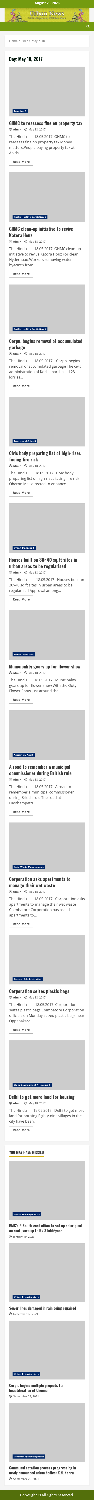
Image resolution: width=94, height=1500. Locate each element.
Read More (23, 162)
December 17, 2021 (25, 1314)
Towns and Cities (24, 654)
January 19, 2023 (23, 1237)
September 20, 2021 (26, 1479)
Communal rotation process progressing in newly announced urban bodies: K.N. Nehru (47, 1432)
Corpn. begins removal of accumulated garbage (47, 309)
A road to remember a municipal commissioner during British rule (47, 735)
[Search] (87, 26)
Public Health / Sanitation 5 (30, 216)
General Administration (28, 979)
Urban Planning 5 (24, 547)
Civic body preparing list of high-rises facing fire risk (47, 421)
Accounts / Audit (23, 754)
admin (17, 129)
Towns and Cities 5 (25, 441)
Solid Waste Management (29, 866)
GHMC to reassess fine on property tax (47, 91)
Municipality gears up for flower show (47, 635)
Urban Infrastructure (26, 1296)
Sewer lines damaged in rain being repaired (47, 1272)
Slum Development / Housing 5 (32, 1084)
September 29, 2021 (26, 1396)
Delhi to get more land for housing (47, 1065)
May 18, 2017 (37, 129)
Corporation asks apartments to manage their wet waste (47, 847)
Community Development (29, 1456)
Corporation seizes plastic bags (47, 959)
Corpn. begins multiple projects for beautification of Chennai (47, 1350)
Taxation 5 (20, 111)
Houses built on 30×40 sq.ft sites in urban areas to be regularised (47, 528)
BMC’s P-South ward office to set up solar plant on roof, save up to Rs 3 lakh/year (47, 1190)
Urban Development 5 (27, 1214)
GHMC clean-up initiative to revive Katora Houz (47, 197)
